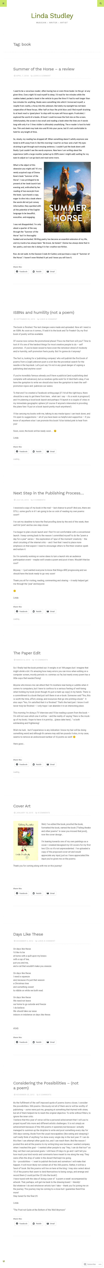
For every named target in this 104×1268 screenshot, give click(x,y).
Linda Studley (52, 16)
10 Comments (41, 660)
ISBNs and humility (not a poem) (43, 312)
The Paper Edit (26, 653)
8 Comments (44, 813)
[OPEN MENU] (3, 3)
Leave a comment (42, 76)
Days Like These (28, 934)
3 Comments (45, 1095)
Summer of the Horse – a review (43, 69)
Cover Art (21, 806)
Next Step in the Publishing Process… (48, 493)
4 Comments (39, 500)
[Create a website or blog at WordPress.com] (4, 1261)
